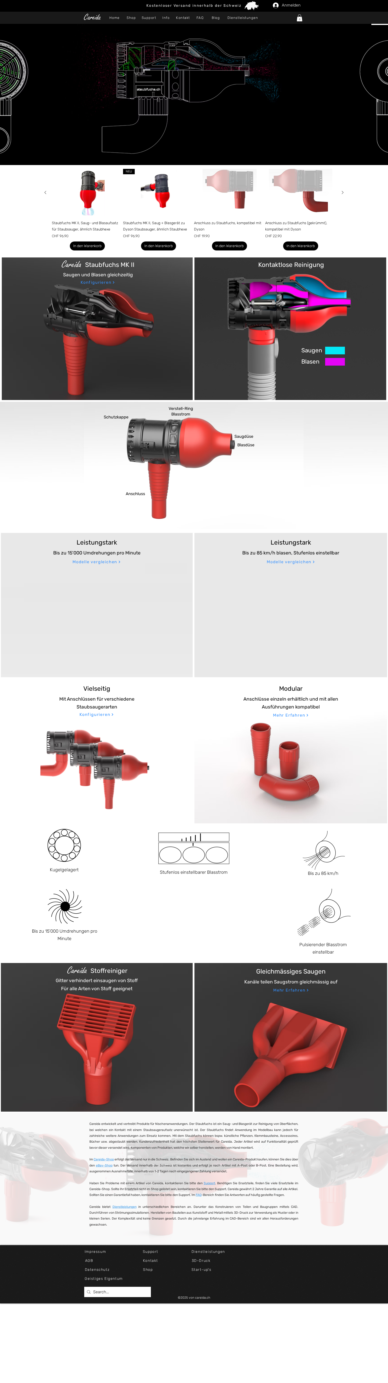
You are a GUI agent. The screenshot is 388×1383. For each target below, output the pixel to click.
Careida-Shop (104, 1159)
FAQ (198, 1195)
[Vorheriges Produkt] (45, 192)
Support (209, 1183)
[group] (194, 210)
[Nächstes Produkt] (342, 192)
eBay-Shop (104, 1165)
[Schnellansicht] (87, 192)
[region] (194, 465)
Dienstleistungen (124, 1207)
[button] (299, 17)
